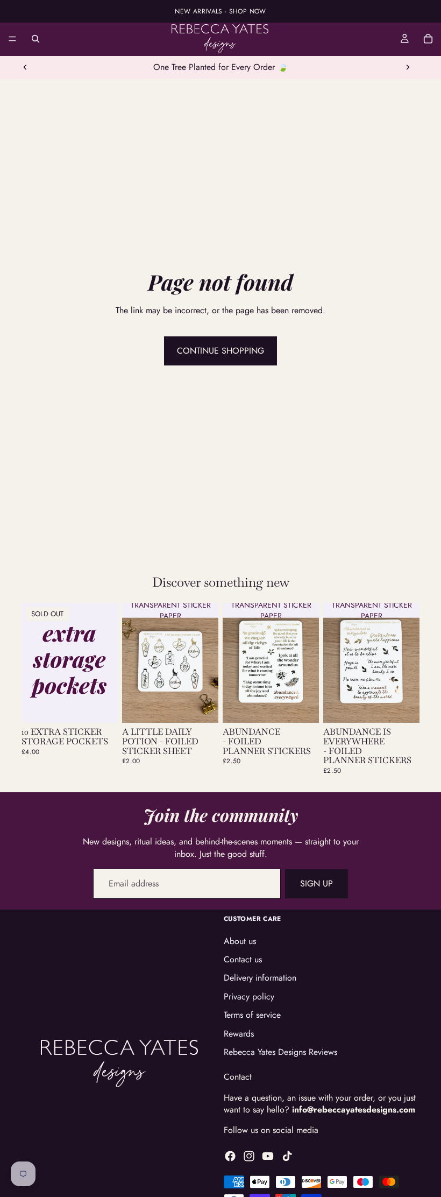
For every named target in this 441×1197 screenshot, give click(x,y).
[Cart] (428, 39)
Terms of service (252, 1015)
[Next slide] (407, 67)
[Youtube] (267, 1156)
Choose (210, 706)
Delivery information (260, 978)
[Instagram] (249, 1156)
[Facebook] (230, 1156)
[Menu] (12, 38)
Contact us (243, 959)
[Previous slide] (25, 67)
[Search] (35, 39)
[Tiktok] (287, 1156)
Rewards (239, 1033)
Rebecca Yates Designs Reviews (280, 1052)
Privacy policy (249, 996)
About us (240, 941)
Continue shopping (220, 350)
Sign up (316, 883)
